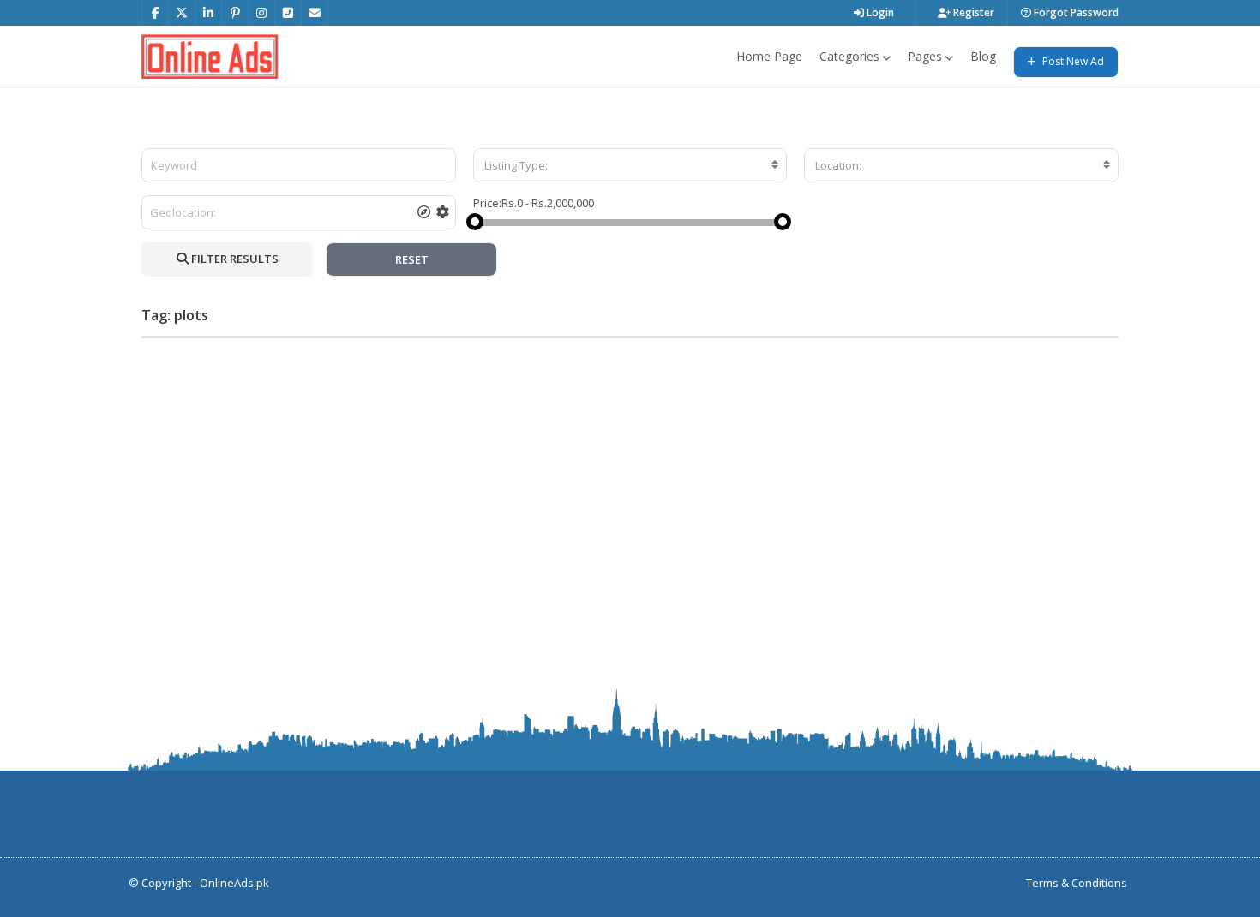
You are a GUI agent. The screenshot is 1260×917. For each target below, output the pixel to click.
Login (879, 12)
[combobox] (630, 165)
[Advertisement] (630, 471)
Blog (983, 56)
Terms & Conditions (1076, 882)
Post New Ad (1072, 61)
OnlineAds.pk (234, 882)
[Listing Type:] (630, 165)
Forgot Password (1075, 12)
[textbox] (630, 165)
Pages (925, 56)
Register (972, 12)
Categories (849, 56)
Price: (487, 203)
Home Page (769, 56)
